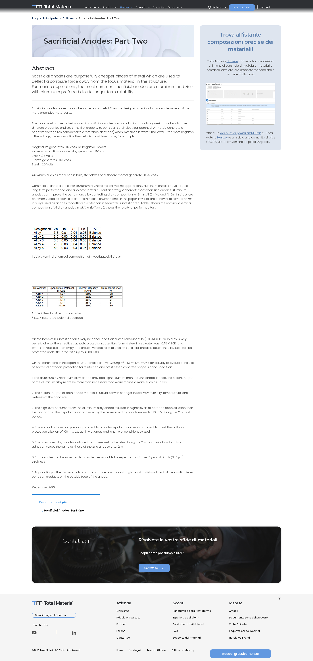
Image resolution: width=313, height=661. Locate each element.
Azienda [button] (141, 7)
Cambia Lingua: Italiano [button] (49, 615)
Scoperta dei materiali (187, 637)
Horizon (223, 137)
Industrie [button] (91, 7)
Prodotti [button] (108, 7)
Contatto (159, 7)
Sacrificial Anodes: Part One (63, 510)
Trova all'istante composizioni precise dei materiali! (240, 41)
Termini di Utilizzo (156, 650)
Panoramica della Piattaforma (192, 611)
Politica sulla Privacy (183, 650)
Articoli (233, 611)
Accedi (265, 7)
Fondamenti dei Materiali (188, 624)
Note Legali (135, 650)
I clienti (120, 631)
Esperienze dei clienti (186, 617)
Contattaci (154, 568)
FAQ (175, 631)
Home (119, 650)
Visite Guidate (238, 624)
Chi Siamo (122, 611)
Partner (121, 624)
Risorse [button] (125, 7)
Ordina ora (175, 7)
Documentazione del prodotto (248, 617)
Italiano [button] (215, 7)
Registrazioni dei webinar (244, 631)
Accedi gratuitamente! (240, 653)
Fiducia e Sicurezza (128, 617)
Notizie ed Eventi (239, 637)
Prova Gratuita (242, 7)
